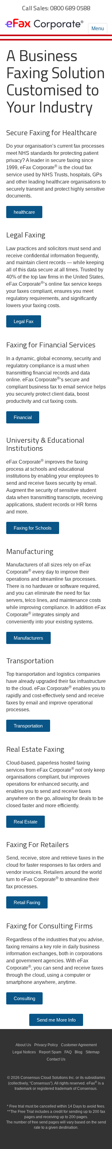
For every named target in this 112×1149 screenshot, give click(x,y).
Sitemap (93, 1052)
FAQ (68, 1052)
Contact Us (56, 1059)
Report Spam (50, 1052)
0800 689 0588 (70, 8)
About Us (23, 1045)
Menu (97, 28)
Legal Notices (24, 1052)
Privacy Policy (46, 1045)
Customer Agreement (79, 1045)
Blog (78, 1052)
